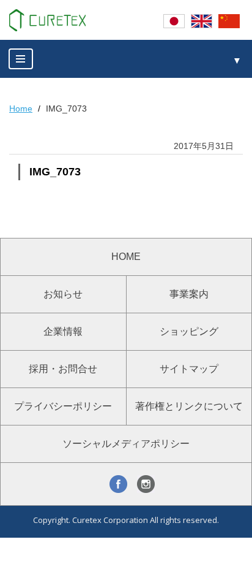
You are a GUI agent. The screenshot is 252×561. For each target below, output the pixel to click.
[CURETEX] (47, 20)
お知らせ (63, 294)
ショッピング (189, 331)
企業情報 (63, 331)
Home (20, 108)
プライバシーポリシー (63, 406)
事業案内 (189, 294)
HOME (126, 256)
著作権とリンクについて (189, 406)
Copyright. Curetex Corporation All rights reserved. (126, 519)
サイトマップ (189, 369)
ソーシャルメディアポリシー (126, 443)
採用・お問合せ (63, 369)
